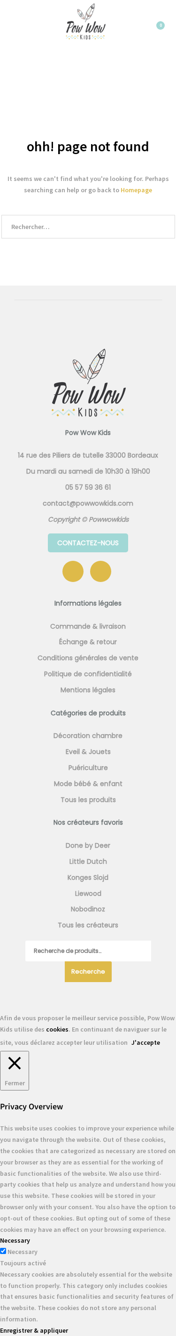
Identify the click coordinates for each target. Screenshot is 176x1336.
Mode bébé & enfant (88, 783)
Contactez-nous (88, 543)
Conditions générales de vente (88, 658)
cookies (57, 1029)
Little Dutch (88, 861)
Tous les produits (88, 799)
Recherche (88, 971)
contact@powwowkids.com (88, 503)
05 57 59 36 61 (88, 487)
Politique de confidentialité (88, 674)
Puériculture (88, 767)
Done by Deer (88, 845)
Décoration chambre (88, 735)
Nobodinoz (88, 909)
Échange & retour (88, 642)
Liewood (88, 893)
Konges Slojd (88, 877)
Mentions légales (88, 690)
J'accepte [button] (145, 1042)
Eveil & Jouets (88, 751)
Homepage (136, 190)
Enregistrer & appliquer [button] (34, 1330)
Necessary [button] (15, 1240)
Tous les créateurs (88, 925)
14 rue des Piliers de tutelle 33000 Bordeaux (88, 455)
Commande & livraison (88, 626)
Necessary (23, 1251)
